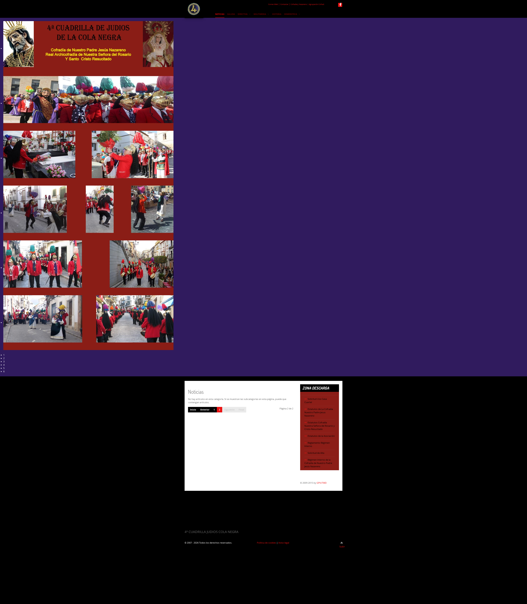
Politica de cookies (266, 542)
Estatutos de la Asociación (321, 435)
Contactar (284, 4)
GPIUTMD (322, 482)
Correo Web (273, 4)
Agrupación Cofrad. (316, 4)
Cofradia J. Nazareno (299, 4)
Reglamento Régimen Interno (317, 444)
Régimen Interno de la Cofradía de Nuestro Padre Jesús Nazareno (318, 463)
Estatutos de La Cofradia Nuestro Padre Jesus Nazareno (318, 412)
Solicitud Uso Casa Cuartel (315, 400)
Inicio (193, 409)
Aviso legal (283, 542)
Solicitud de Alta (316, 452)
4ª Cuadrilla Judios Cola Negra (211, 532)
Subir (342, 546)
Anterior (204, 409)
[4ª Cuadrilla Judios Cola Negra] (194, 9)
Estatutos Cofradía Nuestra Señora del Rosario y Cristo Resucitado (319, 426)
